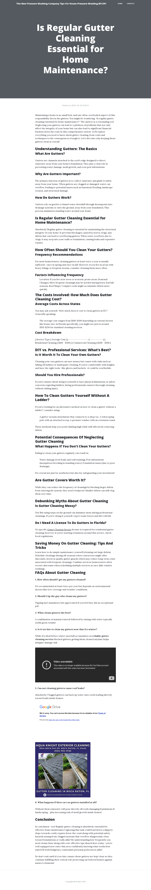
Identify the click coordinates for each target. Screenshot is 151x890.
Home (120, 4)
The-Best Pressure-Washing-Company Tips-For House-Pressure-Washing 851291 (61, 3)
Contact (131, 4)
